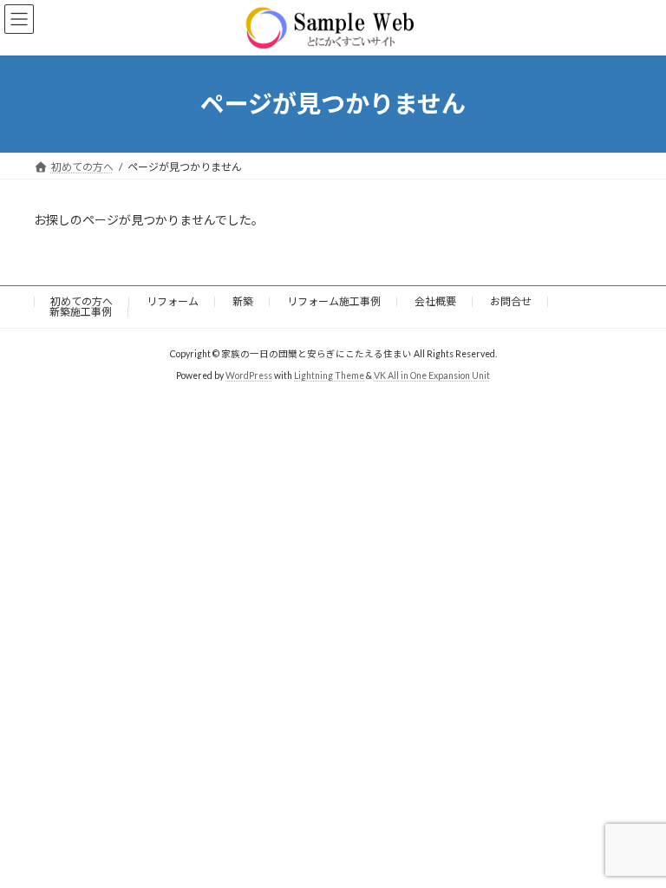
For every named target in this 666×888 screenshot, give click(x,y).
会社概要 (435, 301)
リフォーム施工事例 (334, 301)
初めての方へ (81, 301)
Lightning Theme (329, 375)
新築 (242, 301)
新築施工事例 (80, 311)
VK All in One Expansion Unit (432, 375)
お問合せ (511, 301)
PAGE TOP (634, 843)
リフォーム (173, 301)
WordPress (248, 375)
